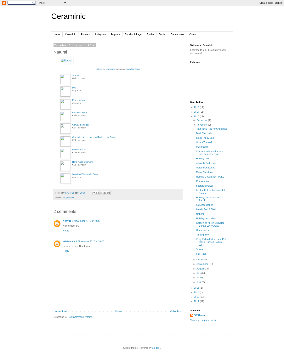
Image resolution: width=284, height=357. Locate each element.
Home (57, 34)
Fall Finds (201, 253)
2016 (197, 116)
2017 (197, 111)
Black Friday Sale (205, 138)
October (200, 259)
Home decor (202, 230)
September (202, 264)
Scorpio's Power (204, 185)
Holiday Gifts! (203, 158)
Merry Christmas (204, 172)
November (202, 124)
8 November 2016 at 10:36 (86, 221)
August (200, 268)
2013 (197, 297)
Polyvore (115, 34)
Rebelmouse (177, 34)
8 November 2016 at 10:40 (90, 241)
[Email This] (94, 193)
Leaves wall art (79, 149)
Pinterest (85, 34)
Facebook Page (133, 34)
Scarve (75, 75)
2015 (197, 287)
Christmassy (202, 181)
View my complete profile (203, 320)
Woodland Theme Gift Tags (85, 174)
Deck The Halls (204, 133)
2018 (197, 107)
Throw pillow (202, 234)
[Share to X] (101, 193)
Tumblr (150, 34)
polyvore (70, 197)
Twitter (162, 34)
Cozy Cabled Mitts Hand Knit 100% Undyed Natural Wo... (211, 242)
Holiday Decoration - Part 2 (210, 176)
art (63, 197)
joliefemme (69, 241)
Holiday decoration (206, 218)
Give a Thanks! (204, 142)
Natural (99, 69)
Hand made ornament (82, 162)
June (199, 277)
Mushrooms (202, 146)
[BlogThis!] (97, 193)
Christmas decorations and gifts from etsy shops (210, 153)
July (198, 273)
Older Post (175, 311)
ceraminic (110, 69)
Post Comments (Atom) (80, 317)
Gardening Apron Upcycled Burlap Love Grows (94, 137)
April (199, 282)
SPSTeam (199, 315)
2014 (197, 292)
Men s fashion (78, 100)
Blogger (156, 348)
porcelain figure (133, 69)
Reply (66, 230)
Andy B (67, 221)
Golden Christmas (205, 167)
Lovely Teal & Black (206, 209)
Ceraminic (68, 16)
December (202, 120)
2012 (197, 301)
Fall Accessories (204, 205)
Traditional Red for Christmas (211, 129)
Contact (193, 34)
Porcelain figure (79, 112)
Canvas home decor (81, 125)
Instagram (100, 34)
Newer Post (60, 311)
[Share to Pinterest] (109, 193)
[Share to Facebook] (105, 193)
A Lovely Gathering (206, 163)
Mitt (74, 88)
